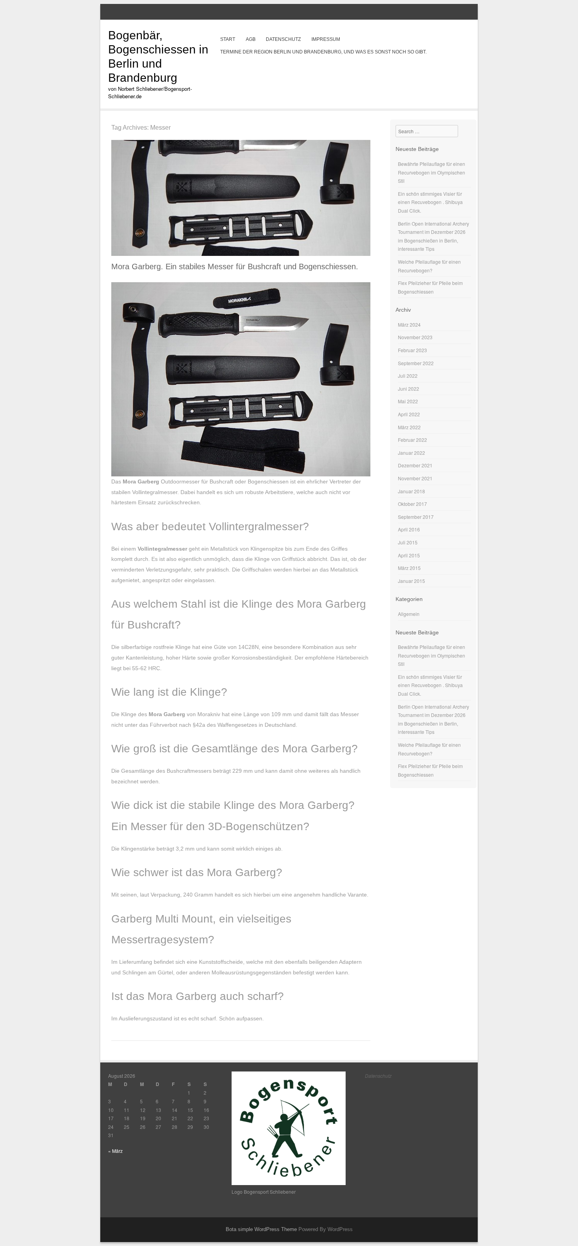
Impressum (325, 39)
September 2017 (416, 516)
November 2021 (415, 478)
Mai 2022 (408, 401)
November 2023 (415, 337)
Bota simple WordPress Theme (261, 1229)
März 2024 (409, 324)
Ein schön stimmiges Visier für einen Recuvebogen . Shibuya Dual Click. (430, 202)
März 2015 (409, 567)
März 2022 (409, 427)
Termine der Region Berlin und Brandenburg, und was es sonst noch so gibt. (323, 52)
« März (115, 1150)
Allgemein (409, 613)
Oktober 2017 (412, 503)
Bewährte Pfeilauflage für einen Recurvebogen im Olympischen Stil (431, 172)
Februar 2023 (412, 350)
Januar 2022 (411, 452)
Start (227, 39)
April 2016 (409, 529)
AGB (251, 39)
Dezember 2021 (415, 465)
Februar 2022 (412, 439)
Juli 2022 (408, 375)
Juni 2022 (408, 388)
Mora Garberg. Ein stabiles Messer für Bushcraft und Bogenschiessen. (234, 266)
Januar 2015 (411, 580)
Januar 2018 (411, 491)
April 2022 (409, 414)
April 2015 (409, 555)
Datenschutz (283, 39)
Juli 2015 (408, 542)
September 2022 (416, 363)
